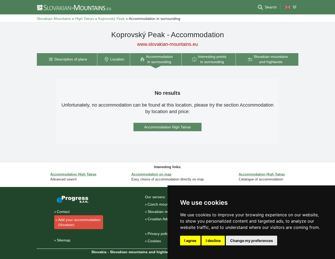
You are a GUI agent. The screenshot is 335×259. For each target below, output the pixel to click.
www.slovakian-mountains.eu (167, 44)
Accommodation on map (151, 174)
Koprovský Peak (111, 18)
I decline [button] (213, 240)
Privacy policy (159, 234)
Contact (63, 212)
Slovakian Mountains (54, 18)
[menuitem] (67, 59)
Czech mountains (162, 204)
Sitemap (63, 240)
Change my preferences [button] (251, 240)
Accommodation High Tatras (167, 127)
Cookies (154, 241)
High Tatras (84, 18)
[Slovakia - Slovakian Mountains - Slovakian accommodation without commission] (74, 7)
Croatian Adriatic (161, 219)
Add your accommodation (79, 222)
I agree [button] (190, 240)
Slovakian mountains (165, 212)
